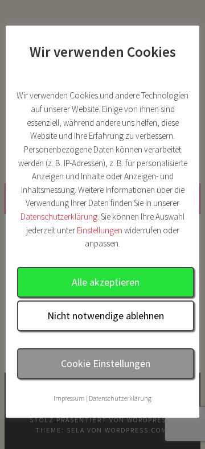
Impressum (69, 398)
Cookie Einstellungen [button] (105, 363)
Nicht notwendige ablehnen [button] (105, 315)
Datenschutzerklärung (58, 216)
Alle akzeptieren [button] (106, 282)
